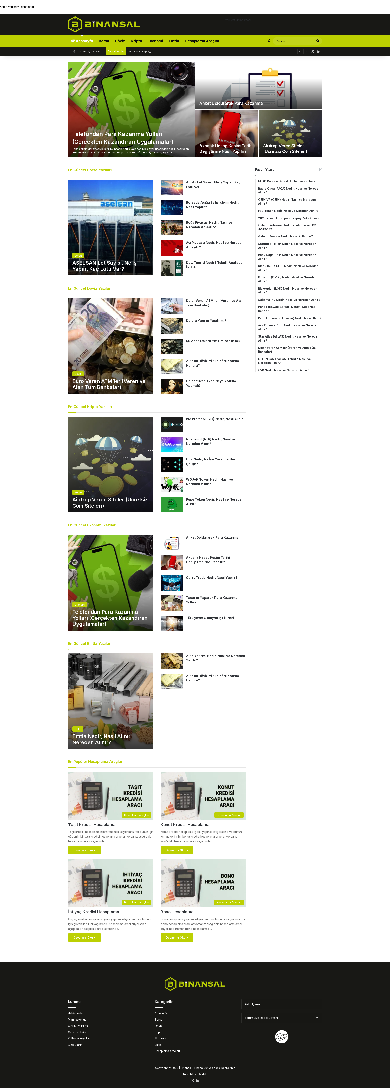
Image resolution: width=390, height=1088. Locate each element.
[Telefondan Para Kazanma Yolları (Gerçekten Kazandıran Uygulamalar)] (131, 109)
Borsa (104, 41)
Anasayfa (84, 41)
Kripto (136, 41)
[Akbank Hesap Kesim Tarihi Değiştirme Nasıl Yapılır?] (226, 133)
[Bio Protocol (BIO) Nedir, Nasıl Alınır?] (172, 424)
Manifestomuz (77, 1019)
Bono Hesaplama (177, 911)
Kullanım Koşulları (79, 1038)
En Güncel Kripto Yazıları (90, 406)
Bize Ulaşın (75, 1044)
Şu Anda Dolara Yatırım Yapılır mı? (213, 341)
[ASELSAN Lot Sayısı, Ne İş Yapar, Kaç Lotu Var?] (110, 227)
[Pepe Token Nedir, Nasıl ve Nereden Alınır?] (172, 504)
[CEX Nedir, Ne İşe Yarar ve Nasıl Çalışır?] (172, 464)
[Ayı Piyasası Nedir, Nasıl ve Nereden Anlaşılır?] (172, 248)
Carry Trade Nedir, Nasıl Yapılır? (211, 578)
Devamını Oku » (84, 850)
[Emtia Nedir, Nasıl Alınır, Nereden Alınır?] (110, 701)
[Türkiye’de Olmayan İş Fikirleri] (172, 623)
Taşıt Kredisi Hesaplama (92, 824)
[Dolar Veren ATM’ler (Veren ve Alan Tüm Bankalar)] (172, 306)
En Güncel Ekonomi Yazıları (92, 525)
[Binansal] (104, 24)
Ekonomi (155, 41)
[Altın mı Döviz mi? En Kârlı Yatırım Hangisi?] (172, 366)
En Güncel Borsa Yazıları (90, 170)
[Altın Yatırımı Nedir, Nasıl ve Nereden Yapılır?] (172, 661)
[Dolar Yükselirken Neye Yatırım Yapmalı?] (172, 386)
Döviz (120, 41)
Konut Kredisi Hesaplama (185, 824)
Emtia (174, 41)
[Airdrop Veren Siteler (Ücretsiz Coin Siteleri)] (290, 133)
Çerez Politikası (78, 1032)
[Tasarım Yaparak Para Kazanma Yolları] (172, 603)
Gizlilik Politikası (78, 1026)
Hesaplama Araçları (203, 41)
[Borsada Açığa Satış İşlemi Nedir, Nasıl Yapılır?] (172, 207)
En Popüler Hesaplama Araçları (96, 761)
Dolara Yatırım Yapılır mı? (206, 321)
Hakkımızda (75, 1013)
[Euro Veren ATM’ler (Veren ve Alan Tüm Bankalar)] (110, 346)
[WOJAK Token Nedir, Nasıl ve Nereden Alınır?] (172, 484)
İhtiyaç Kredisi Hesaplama (93, 911)
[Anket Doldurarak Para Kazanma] (258, 85)
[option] (195, 109)
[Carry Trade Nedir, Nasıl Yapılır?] (172, 583)
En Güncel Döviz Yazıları (90, 288)
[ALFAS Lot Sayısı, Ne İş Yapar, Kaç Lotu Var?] (172, 187)
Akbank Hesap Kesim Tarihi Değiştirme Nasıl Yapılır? (161, 51)
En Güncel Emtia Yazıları (90, 643)
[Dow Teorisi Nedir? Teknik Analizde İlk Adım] (172, 268)
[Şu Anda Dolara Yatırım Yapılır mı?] (172, 346)
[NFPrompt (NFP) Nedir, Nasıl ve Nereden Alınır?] (172, 444)
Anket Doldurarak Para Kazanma (231, 103)
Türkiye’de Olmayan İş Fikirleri (210, 618)
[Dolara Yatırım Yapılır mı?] (172, 326)
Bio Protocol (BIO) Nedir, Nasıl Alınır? (215, 419)
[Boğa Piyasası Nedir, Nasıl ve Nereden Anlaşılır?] (172, 227)
